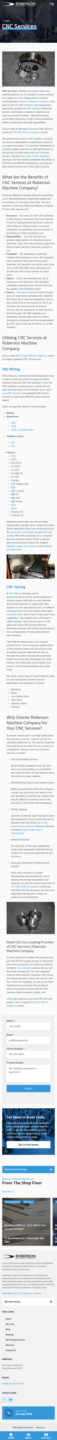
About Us (10, 1345)
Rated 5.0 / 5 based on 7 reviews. (26, 1293)
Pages (7, 21)
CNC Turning (16, 586)
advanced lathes (15, 614)
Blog (8, 1329)
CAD (31, 215)
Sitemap (9, 1334)
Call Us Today (28, 1413)
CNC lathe (14, 593)
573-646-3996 (19, 132)
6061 (13, 423)
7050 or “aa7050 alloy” (22, 429)
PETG (14, 459)
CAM (41, 215)
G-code (44, 382)
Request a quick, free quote (21, 546)
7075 (13, 426)
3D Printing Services (15, 1340)
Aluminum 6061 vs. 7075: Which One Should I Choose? (26, 1222)
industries (16, 856)
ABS (13, 487)
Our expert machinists (28, 292)
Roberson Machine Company (33, 101)
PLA (13, 456)
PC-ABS (15, 470)
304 (13, 446)
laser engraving (29, 532)
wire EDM (40, 152)
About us (40, 1427)
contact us (35, 132)
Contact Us (11, 1350)
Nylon (14, 508)
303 (13, 442)
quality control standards (37, 156)
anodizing (16, 532)
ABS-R (14, 491)
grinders (6, 156)
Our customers (24, 968)
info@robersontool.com (13, 1383)
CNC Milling (11, 369)
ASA (13, 504)
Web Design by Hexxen (23, 1427)
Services (10, 1324)
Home (8, 1319)
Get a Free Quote (28, 1145)
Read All (6, 1191)
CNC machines (33, 108)
